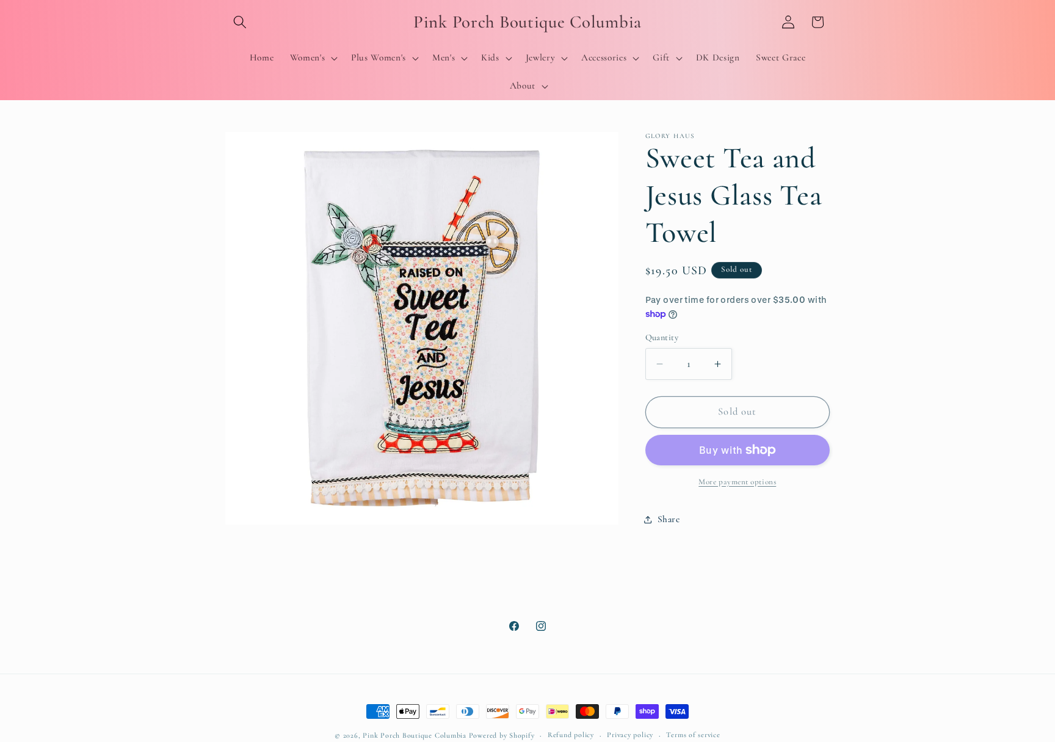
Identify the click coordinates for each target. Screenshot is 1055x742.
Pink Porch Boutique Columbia (415, 735)
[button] (240, 22)
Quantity (662, 337)
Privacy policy (630, 734)
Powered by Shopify (502, 735)
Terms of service (693, 734)
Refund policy (571, 734)
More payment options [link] (737, 482)
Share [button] (669, 519)
